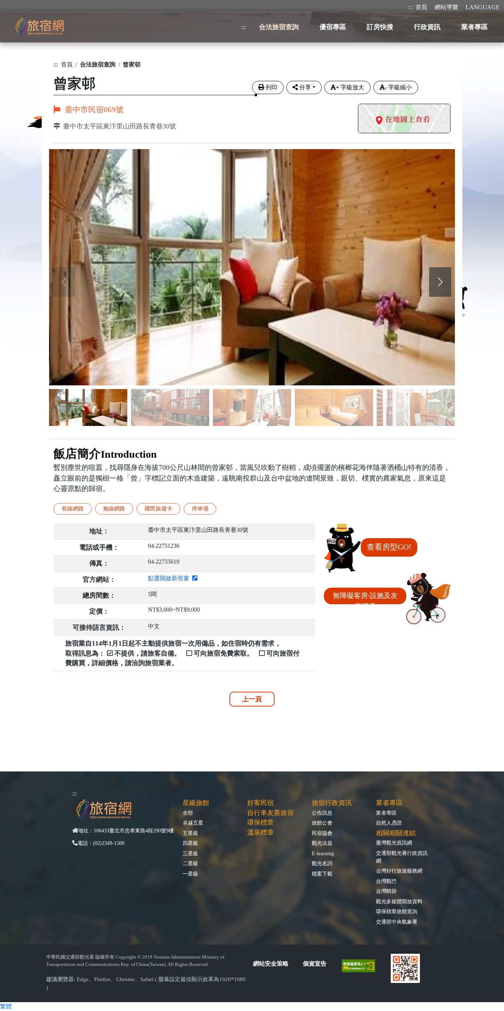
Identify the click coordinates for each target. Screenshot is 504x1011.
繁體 (6, 1006)
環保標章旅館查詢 (396, 911)
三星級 (190, 853)
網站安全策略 (271, 963)
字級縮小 (398, 87)
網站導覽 (446, 7)
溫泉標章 (260, 832)
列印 (271, 87)
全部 (188, 813)
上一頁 (252, 699)
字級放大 (350, 87)
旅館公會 (322, 823)
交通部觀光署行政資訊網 (402, 857)
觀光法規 (322, 843)
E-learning (323, 853)
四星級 (190, 843)
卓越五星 (193, 823)
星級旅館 (196, 803)
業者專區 (386, 813)
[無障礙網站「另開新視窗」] (361, 965)
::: (410, 7)
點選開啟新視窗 (170, 578)
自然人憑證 (389, 823)
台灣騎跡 (386, 891)
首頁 (421, 7)
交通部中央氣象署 (396, 922)
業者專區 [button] (474, 27)
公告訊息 (322, 813)
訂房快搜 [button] (380, 27)
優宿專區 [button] (333, 27)
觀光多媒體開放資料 (399, 901)
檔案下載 (322, 874)
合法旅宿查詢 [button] (279, 27)
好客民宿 (260, 803)
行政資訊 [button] (427, 27)
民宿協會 (322, 833)
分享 (305, 87)
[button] (440, 282)
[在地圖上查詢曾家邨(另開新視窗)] (404, 119)
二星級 (190, 863)
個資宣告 (315, 963)
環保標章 (260, 822)
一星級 (190, 874)
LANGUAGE (483, 7)
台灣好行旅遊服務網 (399, 871)
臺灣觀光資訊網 (394, 843)
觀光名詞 (322, 863)
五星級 (190, 833)
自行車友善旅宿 (270, 812)
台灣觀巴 (386, 881)
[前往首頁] (39, 27)
